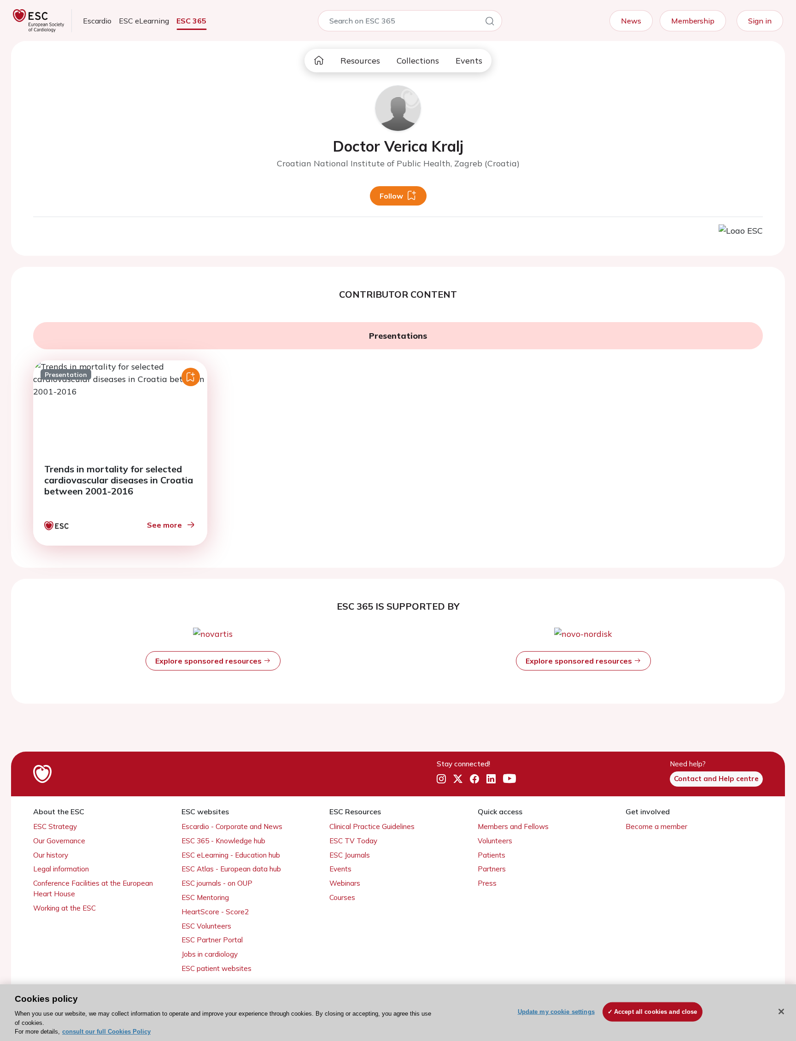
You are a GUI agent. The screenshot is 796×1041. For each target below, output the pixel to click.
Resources (360, 60)
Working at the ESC (64, 908)
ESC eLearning (144, 20)
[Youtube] (509, 779)
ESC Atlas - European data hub (231, 869)
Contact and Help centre (716, 778)
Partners (492, 869)
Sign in (760, 20)
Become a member (656, 826)
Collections (418, 60)
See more (164, 524)
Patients (491, 855)
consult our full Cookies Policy (106, 1031)
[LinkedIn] (491, 779)
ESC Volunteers (206, 926)
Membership (692, 20)
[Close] (781, 1011)
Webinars (344, 883)
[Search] (490, 22)
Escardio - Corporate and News (231, 826)
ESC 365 (191, 20)
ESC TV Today (353, 840)
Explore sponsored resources (209, 660)
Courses (342, 897)
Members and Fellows (513, 826)
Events (469, 60)
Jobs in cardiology (209, 954)
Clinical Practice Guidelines (372, 826)
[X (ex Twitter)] (457, 779)
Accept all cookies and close (655, 1011)
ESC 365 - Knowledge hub (223, 840)
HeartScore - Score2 (215, 911)
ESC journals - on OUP (216, 883)
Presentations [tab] (398, 335)
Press (487, 883)
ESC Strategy (55, 826)
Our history (50, 855)
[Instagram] (441, 779)
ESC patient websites (216, 968)
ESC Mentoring (205, 897)
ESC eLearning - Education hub (230, 855)
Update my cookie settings (556, 1011)
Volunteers (495, 840)
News (631, 20)
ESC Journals (349, 855)
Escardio (97, 20)
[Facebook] (474, 779)
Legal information (61, 869)
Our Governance (59, 840)
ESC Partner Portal (212, 939)
